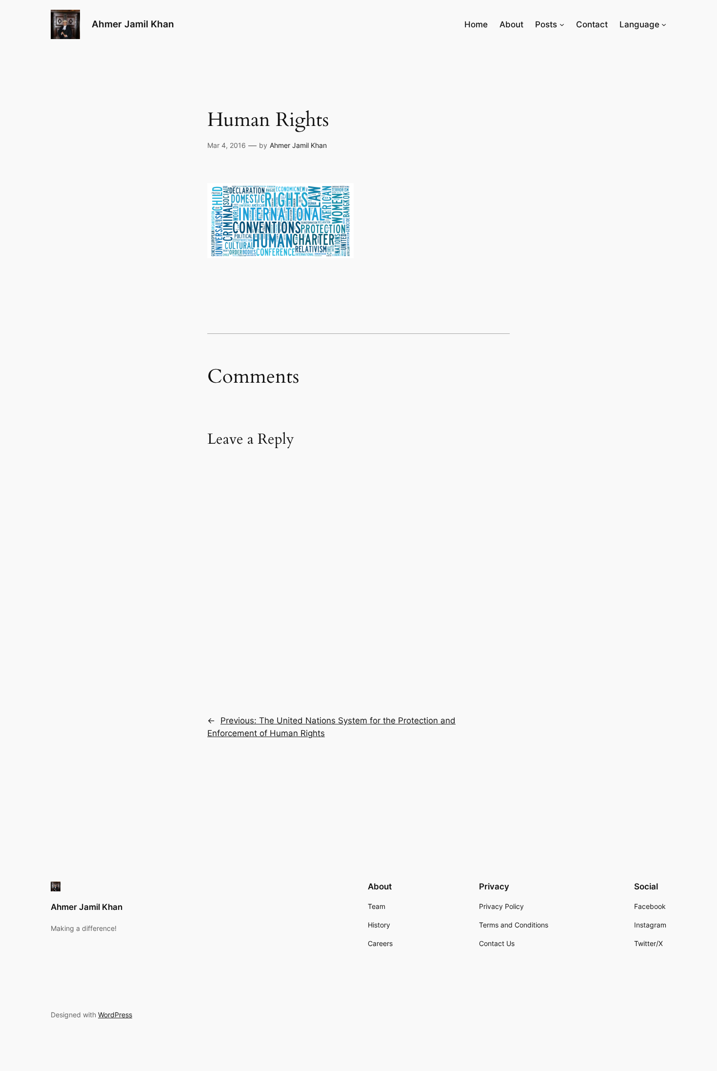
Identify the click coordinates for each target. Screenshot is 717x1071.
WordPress (115, 1014)
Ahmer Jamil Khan (133, 24)
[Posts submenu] (561, 24)
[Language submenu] (663, 24)
